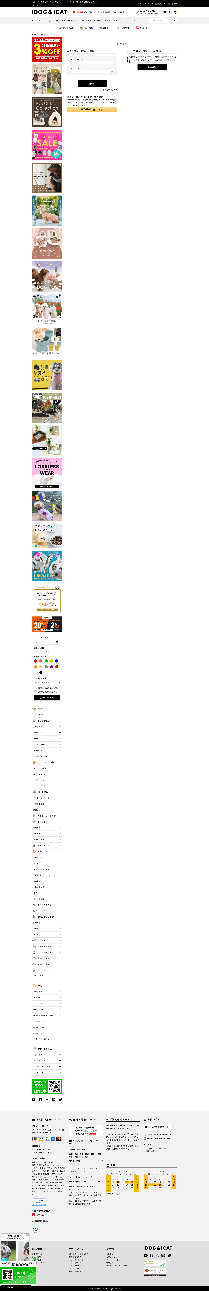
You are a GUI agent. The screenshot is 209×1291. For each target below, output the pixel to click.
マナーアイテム (39, 786)
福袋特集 (37, 997)
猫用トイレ (37, 833)
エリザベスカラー (40, 780)
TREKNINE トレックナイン (44, 875)
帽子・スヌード (39, 774)
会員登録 (158, 3)
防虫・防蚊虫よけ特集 (42, 1009)
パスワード (76, 68)
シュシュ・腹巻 (39, 768)
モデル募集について (77, 1262)
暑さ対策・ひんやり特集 (43, 1015)
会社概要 (109, 1254)
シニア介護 (37, 1003)
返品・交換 (36, 1257)
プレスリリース (75, 1268)
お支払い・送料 (38, 1254)
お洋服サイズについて (42, 750)
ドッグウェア (68, 28)
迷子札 (36, 893)
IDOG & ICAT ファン (41, 1066)
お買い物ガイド (39, 1054)
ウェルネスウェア (40, 744)
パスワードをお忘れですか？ (105, 89)
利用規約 (109, 1262)
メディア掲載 (74, 1265)
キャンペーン (145, 28)
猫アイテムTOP (39, 911)
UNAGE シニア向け (127, 20)
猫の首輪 (37, 922)
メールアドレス (78, 59)
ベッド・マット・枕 (41, 798)
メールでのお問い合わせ (156, 1127)
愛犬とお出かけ (39, 1021)
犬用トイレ (37, 827)
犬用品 (41, 708)
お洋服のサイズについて (79, 1254)
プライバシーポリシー (115, 1260)
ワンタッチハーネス (41, 869)
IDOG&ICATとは (40, 1072)
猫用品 (41, 714)
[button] (92, 109)
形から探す (37, 726)
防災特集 (97, 20)
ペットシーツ (38, 839)
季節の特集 (37, 991)
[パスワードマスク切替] (111, 71)
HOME (34, 34)
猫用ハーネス (38, 928)
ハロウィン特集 (85, 20)
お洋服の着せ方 (75, 1257)
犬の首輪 (37, 881)
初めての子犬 (38, 1033)
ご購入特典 (36, 1260)
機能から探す (38, 732)
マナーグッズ (38, 899)
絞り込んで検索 (47, 697)
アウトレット (38, 738)
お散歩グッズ (38, 887)
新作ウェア (60, 20)
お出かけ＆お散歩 (110, 20)
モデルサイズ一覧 (40, 756)
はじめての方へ (39, 1060)
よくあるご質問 (38, 1262)
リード (36, 863)
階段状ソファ (38, 810)
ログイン (146, 3)
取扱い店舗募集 (75, 1271)
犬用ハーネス (38, 857)
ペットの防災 (38, 1027)
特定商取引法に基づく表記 (117, 1265)
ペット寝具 (88, 28)
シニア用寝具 (38, 804)
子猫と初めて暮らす (41, 1039)
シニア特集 (124, 28)
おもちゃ (106, 28)
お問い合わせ (171, 3)
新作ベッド (71, 20)
